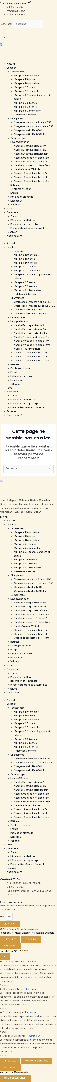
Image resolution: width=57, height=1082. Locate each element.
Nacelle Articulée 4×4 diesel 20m (32, 165)
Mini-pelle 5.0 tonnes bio (27, 110)
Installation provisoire (21, 196)
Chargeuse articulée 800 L (28, 130)
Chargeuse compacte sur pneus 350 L (34, 126)
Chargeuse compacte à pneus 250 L (33, 122)
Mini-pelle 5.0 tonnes (25, 106)
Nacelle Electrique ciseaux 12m (30, 149)
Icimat (10, 208)
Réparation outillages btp (24, 224)
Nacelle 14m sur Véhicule (27, 169)
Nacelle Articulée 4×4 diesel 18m (31, 161)
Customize (10, 939)
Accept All (10, 946)
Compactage (17, 138)
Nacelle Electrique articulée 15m (31, 153)
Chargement (17, 118)
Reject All (31, 939)
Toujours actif (33, 961)
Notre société (14, 235)
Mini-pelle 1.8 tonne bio (26, 83)
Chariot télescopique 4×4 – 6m (31, 173)
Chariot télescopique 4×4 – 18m (31, 181)
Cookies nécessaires (14, 961)
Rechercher (6, 24)
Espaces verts (18, 200)
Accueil (11, 63)
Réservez (12, 232)
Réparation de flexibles (22, 220)
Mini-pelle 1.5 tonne (24, 79)
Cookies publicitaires (14, 1035)
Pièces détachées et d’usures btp (28, 228)
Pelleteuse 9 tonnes (25, 114)
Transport (15, 216)
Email (3, 916)
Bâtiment (15, 185)
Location (11, 67)
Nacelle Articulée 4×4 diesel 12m (31, 157)
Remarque (31, 989)
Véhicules (15, 204)
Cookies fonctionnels (14, 989)
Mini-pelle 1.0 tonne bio (26, 75)
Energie (14, 192)
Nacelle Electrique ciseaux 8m (30, 145)
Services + (12, 212)
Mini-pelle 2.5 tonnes (25, 87)
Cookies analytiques (14, 1012)
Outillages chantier (20, 189)
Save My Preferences (36, 1060)
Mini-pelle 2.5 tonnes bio (27, 91)
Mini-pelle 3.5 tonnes (25, 102)
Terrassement (17, 71)
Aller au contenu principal (14, 3)
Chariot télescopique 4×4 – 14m (31, 177)
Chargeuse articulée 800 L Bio (30, 134)
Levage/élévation (19, 142)
